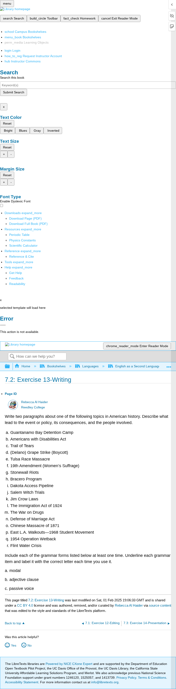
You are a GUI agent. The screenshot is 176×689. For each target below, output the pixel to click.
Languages (90, 366)
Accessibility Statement (21, 682)
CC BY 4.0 (25, 605)
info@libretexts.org (104, 682)
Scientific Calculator (23, 245)
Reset (7, 123)
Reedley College (33, 407)
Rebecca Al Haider (34, 402)
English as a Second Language (137, 366)
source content (160, 605)
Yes (13, 645)
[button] (16, 278)
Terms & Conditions (152, 677)
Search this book (12, 77)
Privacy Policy (126, 677)
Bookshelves (56, 366)
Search (12, 356)
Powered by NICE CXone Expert (69, 664)
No (30, 645)
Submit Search (13, 92)
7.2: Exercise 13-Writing (46, 600)
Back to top (13, 623)
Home (26, 366)
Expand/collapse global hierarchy (10, 366)
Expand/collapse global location (168, 365)
